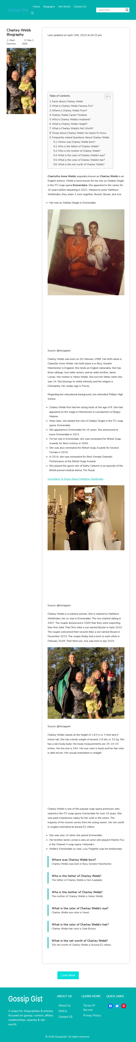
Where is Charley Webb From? (69, 110)
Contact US (80, 6)
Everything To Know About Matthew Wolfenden (75, 479)
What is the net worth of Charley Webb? (81, 164)
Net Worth (64, 6)
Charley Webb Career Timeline (69, 115)
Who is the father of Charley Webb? (78, 146)
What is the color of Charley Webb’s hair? (81, 160)
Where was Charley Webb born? (76, 142)
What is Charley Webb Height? (70, 124)
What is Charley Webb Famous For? (72, 106)
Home (36, 6)
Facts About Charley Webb (67, 101)
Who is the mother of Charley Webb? (79, 151)
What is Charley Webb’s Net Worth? (73, 128)
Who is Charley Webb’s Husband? (71, 119)
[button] (32, 13)
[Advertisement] (86, 64)
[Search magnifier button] (127, 10)
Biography (49, 6)
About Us (64, 1005)
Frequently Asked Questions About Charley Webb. (81, 137)
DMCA (63, 1011)
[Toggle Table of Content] (106, 96)
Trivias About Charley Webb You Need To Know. (79, 133)
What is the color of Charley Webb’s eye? (81, 155)
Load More (68, 975)
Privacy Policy (92, 1015)
